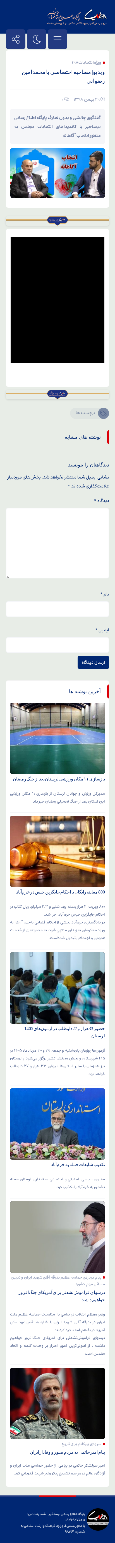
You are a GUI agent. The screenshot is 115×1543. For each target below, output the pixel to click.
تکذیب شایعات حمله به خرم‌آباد (78, 1164)
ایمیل (102, 630)
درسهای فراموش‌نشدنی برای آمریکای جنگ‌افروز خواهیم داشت (61, 1296)
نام (104, 594)
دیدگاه (101, 501)
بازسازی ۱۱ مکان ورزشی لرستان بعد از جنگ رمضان (59, 779)
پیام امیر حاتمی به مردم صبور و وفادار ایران (67, 1452)
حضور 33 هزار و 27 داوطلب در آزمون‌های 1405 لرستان (64, 1032)
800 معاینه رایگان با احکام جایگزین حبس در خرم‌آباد (60, 892)
